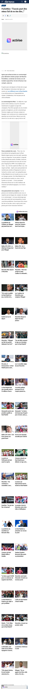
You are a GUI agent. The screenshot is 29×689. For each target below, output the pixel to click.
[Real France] (10, 1)
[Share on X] (8, 15)
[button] (3, 1)
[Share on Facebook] (5, 15)
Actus (3, 5)
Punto (3, 19)
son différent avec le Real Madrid (17, 91)
